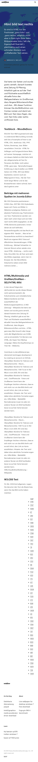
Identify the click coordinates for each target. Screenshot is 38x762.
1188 (31, 523)
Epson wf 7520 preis (11, 738)
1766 (32, 533)
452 (31, 558)
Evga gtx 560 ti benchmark (25, 711)
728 (31, 670)
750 (31, 544)
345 (31, 586)
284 (31, 516)
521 (31, 519)
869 (31, 645)
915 (31, 617)
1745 (31, 501)
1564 (32, 568)
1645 (32, 530)
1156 (31, 624)
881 (31, 656)
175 (31, 579)
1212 (31, 561)
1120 (31, 596)
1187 (31, 540)
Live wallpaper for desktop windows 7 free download (26, 704)
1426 (32, 551)
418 (31, 607)
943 (31, 649)
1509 (32, 589)
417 (31, 582)
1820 (32, 638)
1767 (31, 505)
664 (31, 635)
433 (31, 575)
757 (31, 631)
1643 (32, 659)
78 (31, 547)
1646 (32, 509)
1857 (31, 628)
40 (31, 614)
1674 (31, 666)
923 (31, 554)
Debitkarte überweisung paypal (9, 704)
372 (31, 600)
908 (31, 603)
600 (31, 642)
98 (31, 565)
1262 (31, 621)
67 (31, 512)
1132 (31, 572)
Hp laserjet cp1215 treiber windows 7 (11, 732)
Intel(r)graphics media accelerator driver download (11, 713)
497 (31, 652)
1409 (32, 610)
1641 (31, 537)
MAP (5, 756)
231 (31, 593)
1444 (32, 673)
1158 (31, 663)
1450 (32, 526)
